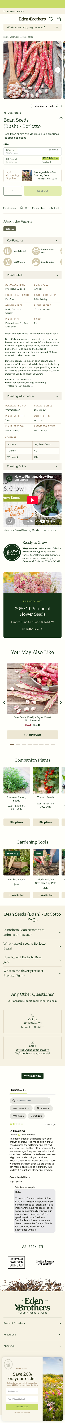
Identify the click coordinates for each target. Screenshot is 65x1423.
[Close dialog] (60, 1360)
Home (5, 37)
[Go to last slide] (4, 702)
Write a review (32, 1075)
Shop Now (16, 822)
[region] (32, 702)
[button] (5, 19)
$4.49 (28, 725)
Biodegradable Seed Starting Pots (45, 881)
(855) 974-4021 (32, 1023)
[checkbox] (18, 1116)
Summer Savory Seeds (16, 799)
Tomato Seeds (45, 797)
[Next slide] (60, 702)
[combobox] (32, 27)
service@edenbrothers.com (32, 1049)
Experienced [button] (16, 1181)
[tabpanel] (32, 1166)
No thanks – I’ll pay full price (22, 1412)
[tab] (12, 744)
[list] (32, 1023)
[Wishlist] (51, 19)
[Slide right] (57, 70)
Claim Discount (22, 1407)
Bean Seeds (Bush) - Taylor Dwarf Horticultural (32, 719)
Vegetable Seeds (18, 37)
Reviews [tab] (18, 1090)
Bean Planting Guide (27, 530)
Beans (30, 37)
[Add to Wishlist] (61, 119)
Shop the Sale (30, 629)
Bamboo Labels (16, 879)
